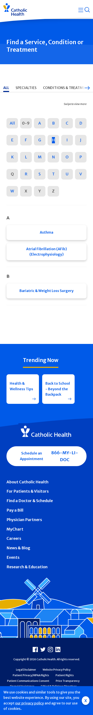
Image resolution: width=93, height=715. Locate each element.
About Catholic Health (27, 481)
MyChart (14, 529)
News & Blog (18, 547)
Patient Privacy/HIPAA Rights (31, 675)
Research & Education (27, 566)
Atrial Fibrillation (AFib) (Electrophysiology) (46, 252)
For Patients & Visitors (27, 491)
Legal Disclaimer (26, 669)
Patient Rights (65, 675)
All (12, 123)
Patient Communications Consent (28, 680)
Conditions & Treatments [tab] (67, 88)
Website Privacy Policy (57, 669)
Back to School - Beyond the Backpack (57, 389)
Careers (13, 538)
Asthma (46, 232)
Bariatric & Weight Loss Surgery (46, 291)
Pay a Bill (14, 510)
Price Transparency (68, 680)
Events (12, 557)
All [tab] (6, 88)
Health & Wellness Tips (21, 386)
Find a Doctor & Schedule (29, 500)
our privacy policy (29, 703)
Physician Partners (24, 519)
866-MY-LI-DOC (64, 456)
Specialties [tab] (26, 88)
